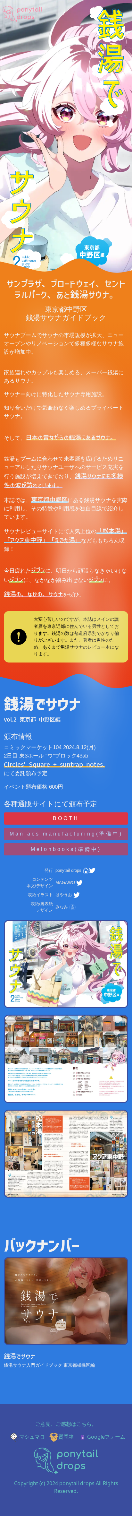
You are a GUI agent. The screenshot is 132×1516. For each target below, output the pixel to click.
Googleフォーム (106, 1436)
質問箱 (66, 1436)
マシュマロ (32, 1436)
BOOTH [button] (66, 818)
